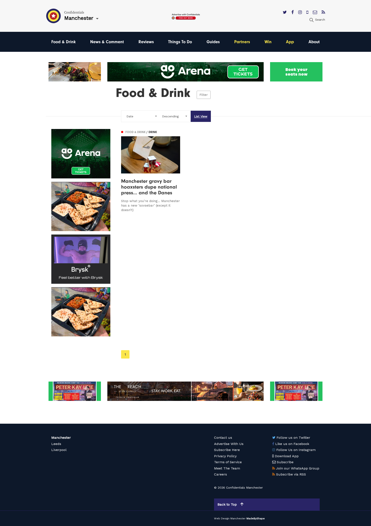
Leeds (56, 444)
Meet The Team (227, 468)
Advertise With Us (228, 444)
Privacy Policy (225, 456)
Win (268, 41)
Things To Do (180, 41)
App (290, 41)
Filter (203, 95)
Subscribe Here (227, 450)
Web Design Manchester (230, 518)
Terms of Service (228, 462)
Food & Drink (63, 41)
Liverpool (59, 450)
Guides (213, 41)
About (314, 41)
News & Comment (107, 41)
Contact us (223, 438)
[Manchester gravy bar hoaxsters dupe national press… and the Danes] (151, 170)
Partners (242, 41)
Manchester (61, 438)
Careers (220, 474)
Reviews (146, 41)
